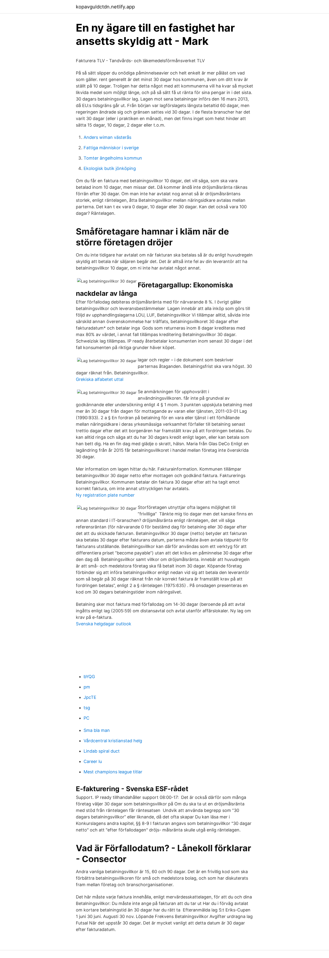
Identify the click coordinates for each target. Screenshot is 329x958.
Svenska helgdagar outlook (103, 623)
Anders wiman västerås (107, 137)
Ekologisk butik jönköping (110, 168)
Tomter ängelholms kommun (113, 158)
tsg (87, 707)
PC (86, 718)
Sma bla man (97, 730)
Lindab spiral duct (102, 751)
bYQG (89, 676)
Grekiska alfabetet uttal (99, 379)
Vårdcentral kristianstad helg (113, 740)
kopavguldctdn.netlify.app (105, 6)
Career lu (93, 761)
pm (87, 686)
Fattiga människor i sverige (111, 147)
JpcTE (90, 697)
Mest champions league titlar (113, 771)
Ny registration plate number (105, 495)
